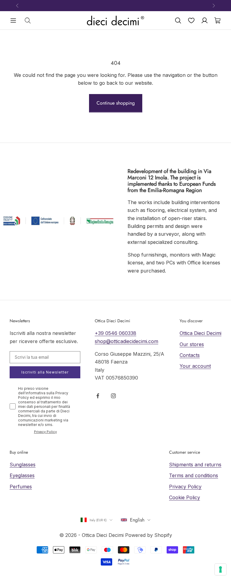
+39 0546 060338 (115, 333)
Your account (195, 366)
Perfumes (21, 487)
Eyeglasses (22, 475)
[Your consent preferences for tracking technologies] (220, 569)
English (137, 519)
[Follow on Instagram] (113, 396)
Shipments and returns (195, 465)
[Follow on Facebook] (98, 396)
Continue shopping (116, 102)
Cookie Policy (184, 497)
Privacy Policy (45, 432)
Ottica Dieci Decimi (200, 333)
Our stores (192, 344)
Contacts (190, 355)
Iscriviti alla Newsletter (45, 372)
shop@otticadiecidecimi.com (126, 341)
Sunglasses (22, 465)
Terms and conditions (193, 475)
